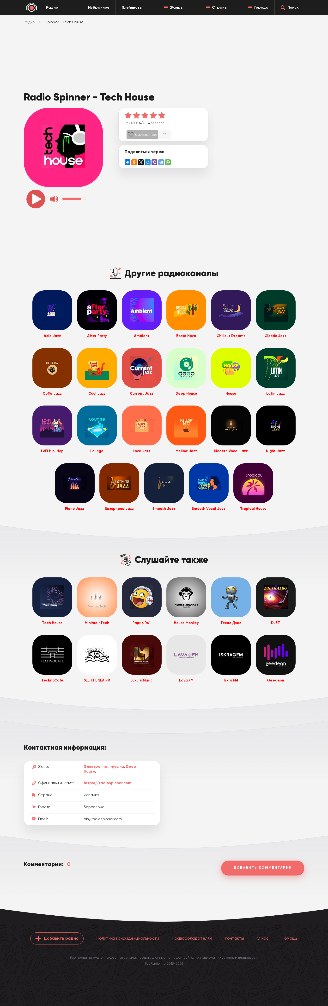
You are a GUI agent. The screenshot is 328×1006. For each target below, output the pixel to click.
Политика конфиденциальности (127, 938)
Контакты (234, 938)
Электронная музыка (104, 766)
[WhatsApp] (168, 162)
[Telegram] (161, 162)
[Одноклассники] (134, 162)
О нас (263, 938)
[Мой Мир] (148, 162)
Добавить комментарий (262, 868)
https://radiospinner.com (107, 783)
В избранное (146, 134)
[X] (141, 162)
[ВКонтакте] (127, 162)
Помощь (289, 938)
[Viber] (154, 162)
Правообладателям (192, 938)
